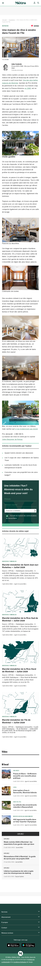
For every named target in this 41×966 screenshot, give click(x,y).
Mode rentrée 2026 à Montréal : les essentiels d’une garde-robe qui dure (19, 843)
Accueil (4, 20)
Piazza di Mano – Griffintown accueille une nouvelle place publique (25, 775)
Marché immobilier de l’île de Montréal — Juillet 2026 (16, 721)
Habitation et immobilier (9, 561)
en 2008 (28, 88)
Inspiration (12, 20)
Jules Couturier (16, 64)
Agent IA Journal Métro (20, 584)
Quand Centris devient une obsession (19, 453)
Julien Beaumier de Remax (12, 439)
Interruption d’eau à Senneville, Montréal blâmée (25, 791)
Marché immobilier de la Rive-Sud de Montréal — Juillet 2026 (20, 619)
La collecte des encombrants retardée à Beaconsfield (25, 805)
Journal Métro (19, 847)
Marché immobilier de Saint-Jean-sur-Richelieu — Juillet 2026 (20, 566)
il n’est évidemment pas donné (26, 429)
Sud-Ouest (16, 770)
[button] (2, 3)
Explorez (20, 834)
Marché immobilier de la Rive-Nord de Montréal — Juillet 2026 (19, 670)
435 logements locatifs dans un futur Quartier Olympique (24, 820)
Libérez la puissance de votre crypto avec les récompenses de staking (18, 872)
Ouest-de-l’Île (17, 802)
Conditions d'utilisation (19, 962)
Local (15, 787)
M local (5, 764)
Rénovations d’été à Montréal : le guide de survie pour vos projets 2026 (20, 857)
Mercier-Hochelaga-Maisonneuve (23, 816)
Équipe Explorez (19, 876)
